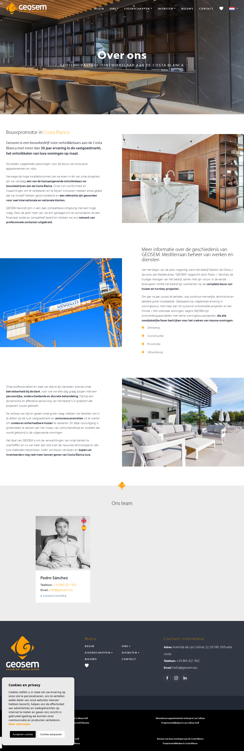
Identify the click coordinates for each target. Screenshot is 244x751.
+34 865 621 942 (58, 584)
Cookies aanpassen (51, 734)
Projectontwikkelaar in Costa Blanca (180, 743)
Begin (99, 8)
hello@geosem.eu (184, 667)
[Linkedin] (185, 677)
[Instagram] (176, 677)
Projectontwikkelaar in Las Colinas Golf (180, 722)
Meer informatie (19, 724)
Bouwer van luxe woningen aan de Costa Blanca (180, 738)
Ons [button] (113, 8)
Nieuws (187, 8)
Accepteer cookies (23, 734)
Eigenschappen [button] (137, 8)
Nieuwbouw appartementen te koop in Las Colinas (180, 718)
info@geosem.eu (56, 590)
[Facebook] (167, 677)
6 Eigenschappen (53, 596)
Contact (206, 8)
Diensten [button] (165, 8)
